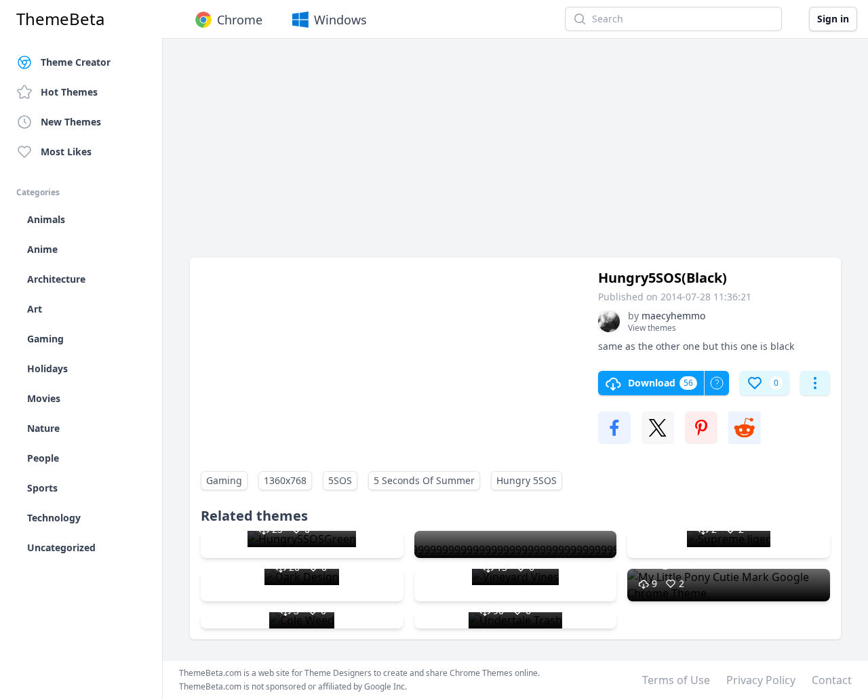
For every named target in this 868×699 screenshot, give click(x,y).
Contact (832, 680)
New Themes (71, 121)
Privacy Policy (760, 680)
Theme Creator (76, 62)
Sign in (833, 18)
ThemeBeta (60, 19)
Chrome (239, 20)
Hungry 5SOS (526, 480)
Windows (340, 20)
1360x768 (285, 480)
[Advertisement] (515, 154)
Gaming (224, 480)
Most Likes (66, 151)
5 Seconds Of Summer (424, 480)
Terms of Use (676, 680)
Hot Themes (69, 91)
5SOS (340, 480)
